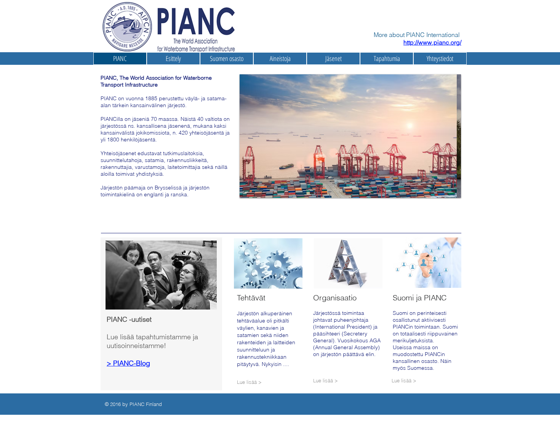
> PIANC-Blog (128, 363)
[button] (347, 381)
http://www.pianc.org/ (432, 42)
